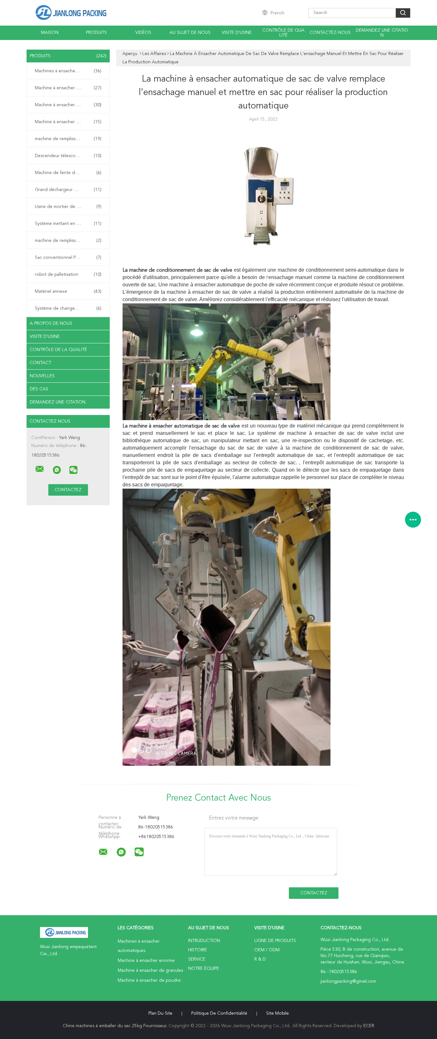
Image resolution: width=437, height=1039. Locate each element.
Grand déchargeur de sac (68, 190)
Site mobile (277, 1013)
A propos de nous (51, 323)
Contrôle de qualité (283, 32)
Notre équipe (203, 968)
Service (196, 959)
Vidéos (143, 32)
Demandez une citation (382, 32)
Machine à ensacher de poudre (68, 122)
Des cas (39, 389)
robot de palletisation (68, 274)
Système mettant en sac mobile (68, 223)
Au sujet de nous (190, 32)
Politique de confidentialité (219, 1013)
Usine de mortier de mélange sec (68, 206)
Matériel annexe (68, 291)
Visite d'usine (237, 32)
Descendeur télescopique (68, 156)
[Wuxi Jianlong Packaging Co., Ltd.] (39, 469)
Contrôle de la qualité (58, 350)
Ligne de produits (275, 941)
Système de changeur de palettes (69, 308)
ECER (368, 1026)
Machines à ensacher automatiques (70, 71)
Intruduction (204, 941)
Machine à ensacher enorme (68, 88)
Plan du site (160, 1013)
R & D (260, 959)
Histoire (197, 950)
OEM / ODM (267, 950)
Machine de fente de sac (68, 173)
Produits (96, 32)
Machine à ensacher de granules (68, 105)
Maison (50, 32)
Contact (40, 363)
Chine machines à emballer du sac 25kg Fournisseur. (116, 1026)
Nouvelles (42, 376)
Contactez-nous (330, 32)
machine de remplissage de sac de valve (70, 139)
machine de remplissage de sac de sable (70, 240)
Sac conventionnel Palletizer (68, 257)
